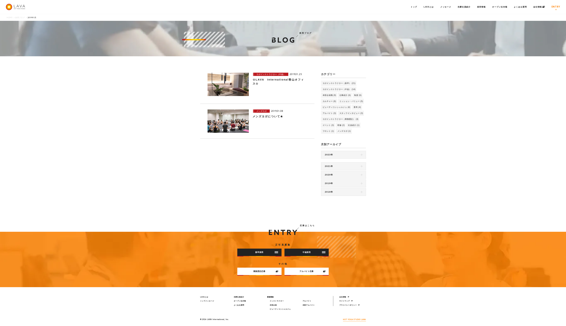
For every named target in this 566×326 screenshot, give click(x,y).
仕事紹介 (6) (345, 95)
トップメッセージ (207, 301)
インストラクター (277, 301)
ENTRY (556, 7)
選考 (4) (357, 107)
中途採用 (307, 252)
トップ (414, 7)
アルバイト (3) (329, 113)
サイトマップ (344, 301)
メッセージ (445, 7)
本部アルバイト (309, 305)
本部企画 (273, 305)
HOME (10, 18)
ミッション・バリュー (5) (351, 101)
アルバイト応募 (307, 271)
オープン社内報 (499, 7)
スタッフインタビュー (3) (351, 113)
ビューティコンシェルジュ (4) (336, 107)
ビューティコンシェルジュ (280, 309)
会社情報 (538, 7)
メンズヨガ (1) (344, 131)
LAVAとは (429, 7)
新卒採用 (259, 252)
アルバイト (307, 301)
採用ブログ (20, 18)
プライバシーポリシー (348, 305)
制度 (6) (358, 95)
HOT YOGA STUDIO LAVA (354, 320)
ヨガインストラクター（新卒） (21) (339, 83)
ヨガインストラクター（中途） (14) (339, 89)
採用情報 (481, 7)
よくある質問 (520, 7)
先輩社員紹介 (464, 7)
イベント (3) (328, 125)
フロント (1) (328, 131)
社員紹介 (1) (353, 125)
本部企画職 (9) (329, 95)
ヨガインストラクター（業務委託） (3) (340, 119)
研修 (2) (341, 125)
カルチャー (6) (329, 101)
